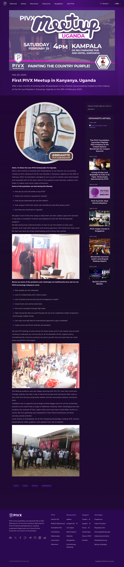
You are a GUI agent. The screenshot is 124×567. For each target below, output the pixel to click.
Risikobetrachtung (100, 540)
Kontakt (85, 540)
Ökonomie (54, 544)
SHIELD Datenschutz (58, 523)
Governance (55, 540)
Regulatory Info (99, 528)
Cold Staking (55, 532)
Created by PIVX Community (104, 561)
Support (85, 523)
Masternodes (55, 536)
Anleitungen (86, 532)
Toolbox (84, 519)
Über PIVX (70, 4)
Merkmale (13, 4)
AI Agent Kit (71, 523)
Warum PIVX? (86, 536)
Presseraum (98, 519)
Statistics (70, 536)
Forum (84, 528)
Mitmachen (34, 4)
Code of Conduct (100, 523)
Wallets (23, 4)
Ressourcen (46, 4)
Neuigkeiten (58, 4)
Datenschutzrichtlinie (101, 536)
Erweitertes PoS (56, 528)
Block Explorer (71, 532)
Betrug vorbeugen (100, 544)
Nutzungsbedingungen (102, 532)
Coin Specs (70, 528)
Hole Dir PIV (55, 519)
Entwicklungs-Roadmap (71, 546)
